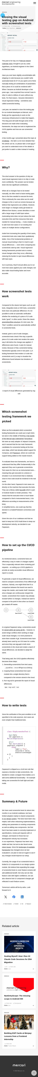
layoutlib (23, 490)
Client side (7, 26)
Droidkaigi (5, 141)
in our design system (9, 819)
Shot (7, 450)
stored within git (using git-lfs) (14, 630)
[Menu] (34, 3)
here (32, 144)
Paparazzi (16, 453)
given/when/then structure (11, 322)
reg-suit (18, 644)
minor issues (6, 847)
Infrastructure (16, 26)
